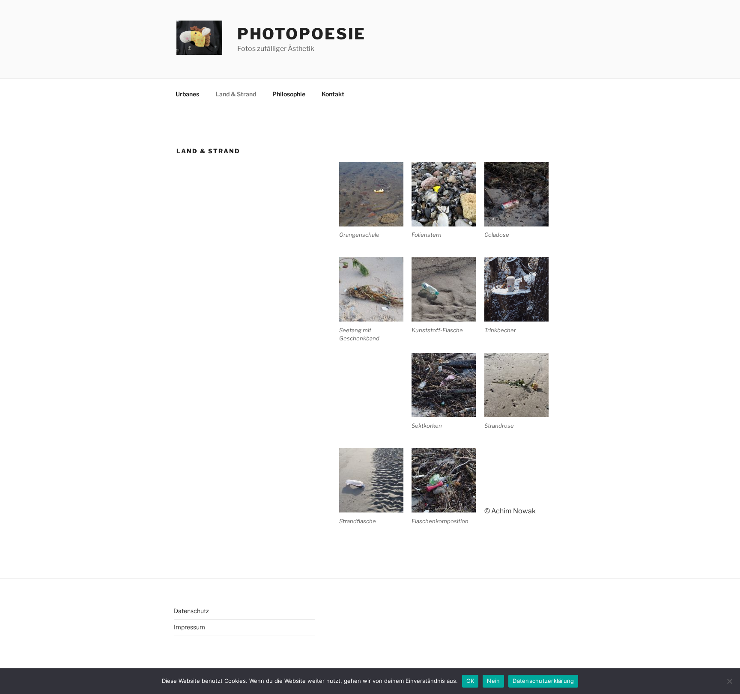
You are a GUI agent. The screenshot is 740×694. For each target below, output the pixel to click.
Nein (493, 680)
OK (470, 680)
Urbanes (187, 94)
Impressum (189, 627)
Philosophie (288, 94)
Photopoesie (301, 33)
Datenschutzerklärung (543, 680)
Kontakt (333, 94)
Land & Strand (235, 94)
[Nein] (729, 681)
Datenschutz (191, 610)
